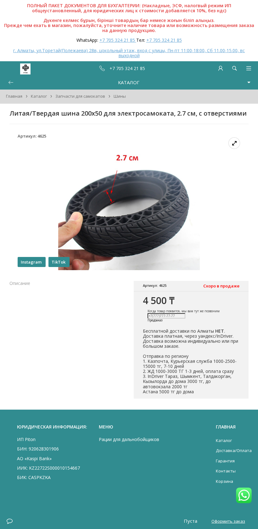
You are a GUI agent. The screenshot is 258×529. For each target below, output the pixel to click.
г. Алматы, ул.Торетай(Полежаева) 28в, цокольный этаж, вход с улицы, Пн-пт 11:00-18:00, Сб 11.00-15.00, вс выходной (129, 52)
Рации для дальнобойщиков (129, 439)
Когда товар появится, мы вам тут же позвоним (184, 311)
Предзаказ (155, 320)
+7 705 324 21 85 (117, 40)
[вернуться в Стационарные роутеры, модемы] (10, 82)
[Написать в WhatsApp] (244, 496)
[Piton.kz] (16, 68)
